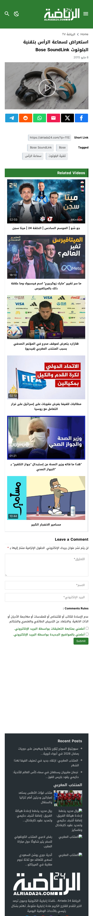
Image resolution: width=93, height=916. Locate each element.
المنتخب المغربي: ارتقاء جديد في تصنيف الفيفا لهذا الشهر (46, 763)
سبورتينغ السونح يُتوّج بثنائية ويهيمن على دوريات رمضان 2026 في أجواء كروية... (48, 751)
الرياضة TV (68, 34)
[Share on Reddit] (25, 118)
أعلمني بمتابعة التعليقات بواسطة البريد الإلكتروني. (49, 629)
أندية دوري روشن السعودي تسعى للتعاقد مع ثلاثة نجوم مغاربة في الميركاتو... (34, 859)
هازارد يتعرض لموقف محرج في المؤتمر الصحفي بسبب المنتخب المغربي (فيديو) (46, 346)
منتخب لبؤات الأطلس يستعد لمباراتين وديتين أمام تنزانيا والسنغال (35, 797)
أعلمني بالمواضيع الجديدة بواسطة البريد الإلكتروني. (49, 635)
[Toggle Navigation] (87, 14)
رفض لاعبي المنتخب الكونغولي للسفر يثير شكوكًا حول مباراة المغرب (33, 841)
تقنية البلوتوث (57, 156)
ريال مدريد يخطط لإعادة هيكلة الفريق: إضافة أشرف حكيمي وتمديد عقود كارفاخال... (33, 815)
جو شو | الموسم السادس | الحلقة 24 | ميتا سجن (46, 228)
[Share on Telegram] (11, 118)
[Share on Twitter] (67, 118)
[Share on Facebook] (81, 118)
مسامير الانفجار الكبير (46, 524)
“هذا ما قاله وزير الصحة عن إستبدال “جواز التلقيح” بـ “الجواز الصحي (46, 467)
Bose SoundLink (41, 147)
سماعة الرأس (33, 156)
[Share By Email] (53, 118)
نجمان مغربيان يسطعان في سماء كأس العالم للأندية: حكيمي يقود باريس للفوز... (46, 774)
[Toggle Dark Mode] (16, 14)
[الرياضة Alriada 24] (46, 883)
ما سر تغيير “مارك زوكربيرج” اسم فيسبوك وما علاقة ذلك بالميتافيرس (46, 286)
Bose (62, 147)
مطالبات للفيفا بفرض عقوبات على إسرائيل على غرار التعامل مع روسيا (46, 406)
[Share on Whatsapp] (39, 118)
